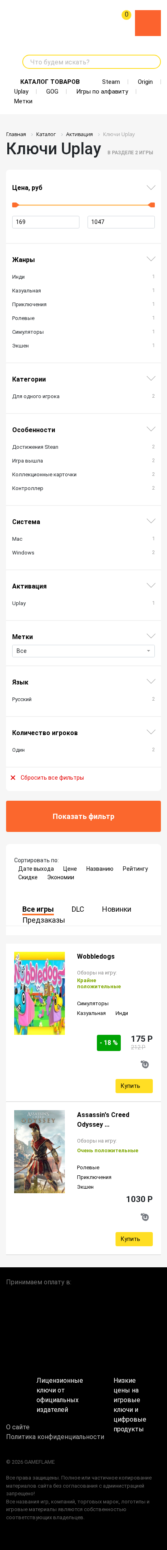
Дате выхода (36, 869)
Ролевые (88, 1167)
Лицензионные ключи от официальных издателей (59, 1387)
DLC (78, 909)
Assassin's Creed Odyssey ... (103, 1119)
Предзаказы (43, 920)
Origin (145, 81)
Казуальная (91, 1013)
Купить (130, 1086)
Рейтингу (135, 869)
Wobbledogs (96, 956)
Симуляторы (93, 1003)
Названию (99, 869)
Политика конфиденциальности (55, 1437)
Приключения (94, 1177)
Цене (70, 869)
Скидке (28, 877)
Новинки (116, 909)
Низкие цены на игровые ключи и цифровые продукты (129, 1387)
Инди (122, 1013)
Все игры (38, 909)
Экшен (85, 1187)
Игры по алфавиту (102, 91)
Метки (23, 101)
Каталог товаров (50, 81)
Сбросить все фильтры (52, 777)
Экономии (60, 877)
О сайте (18, 1427)
